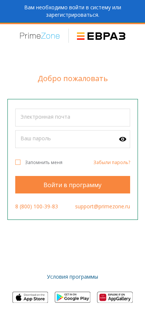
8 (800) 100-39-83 (36, 206)
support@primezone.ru (102, 206)
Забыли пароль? (111, 162)
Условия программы (72, 276)
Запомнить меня (43, 162)
